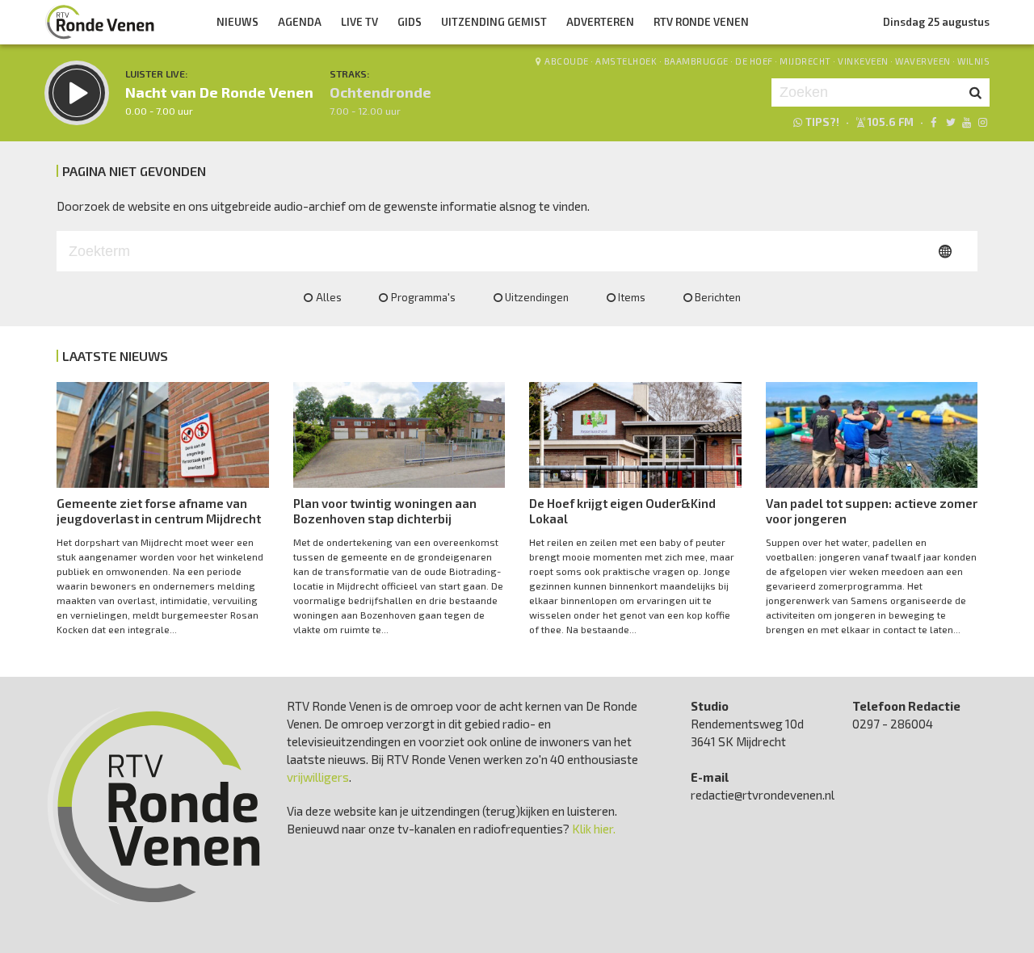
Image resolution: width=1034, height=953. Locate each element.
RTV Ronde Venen (701, 21)
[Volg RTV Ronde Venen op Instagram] (983, 121)
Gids (409, 21)
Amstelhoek (626, 61)
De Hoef (754, 61)
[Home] (100, 21)
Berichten (718, 297)
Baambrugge (696, 61)
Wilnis (973, 61)
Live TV (359, 21)
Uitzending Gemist (494, 21)
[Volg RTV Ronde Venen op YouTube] (966, 121)
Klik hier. (594, 828)
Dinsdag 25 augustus (936, 21)
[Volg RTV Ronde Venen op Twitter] (950, 121)
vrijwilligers (318, 777)
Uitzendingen (537, 297)
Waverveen (923, 61)
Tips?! (822, 121)
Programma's (423, 297)
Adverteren (600, 21)
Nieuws (237, 21)
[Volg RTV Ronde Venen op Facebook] (933, 121)
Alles (329, 297)
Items (631, 297)
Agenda (300, 21)
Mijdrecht (805, 61)
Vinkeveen (863, 61)
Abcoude (566, 61)
